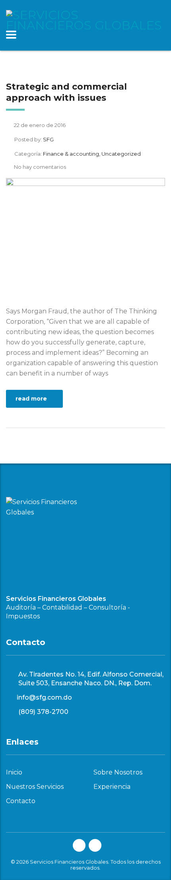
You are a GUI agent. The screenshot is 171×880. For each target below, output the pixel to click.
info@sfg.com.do (44, 697)
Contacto (20, 801)
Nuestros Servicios (35, 787)
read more (31, 398)
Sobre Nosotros (117, 772)
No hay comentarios (40, 167)
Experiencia (111, 787)
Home (13, 67)
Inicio (14, 772)
